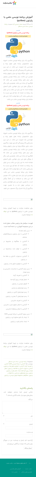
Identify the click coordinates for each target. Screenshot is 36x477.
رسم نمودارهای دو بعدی (21, 373)
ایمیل (18, 424)
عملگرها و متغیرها (23, 375)
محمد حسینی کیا (17, 24)
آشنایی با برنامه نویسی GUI (17, 364)
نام (18, 416)
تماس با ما (14, 472)
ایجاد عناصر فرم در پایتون (14, 371)
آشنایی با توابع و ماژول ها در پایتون (14, 366)
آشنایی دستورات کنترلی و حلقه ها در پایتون (20, 368)
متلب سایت (28, 469)
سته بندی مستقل (23, 26)
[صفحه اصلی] (10, 3)
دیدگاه (30, 400)
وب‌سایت (29, 432)
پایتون (31, 373)
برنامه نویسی (23, 362)
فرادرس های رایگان (26, 472)
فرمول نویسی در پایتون (10, 375)
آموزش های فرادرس (15, 469)
